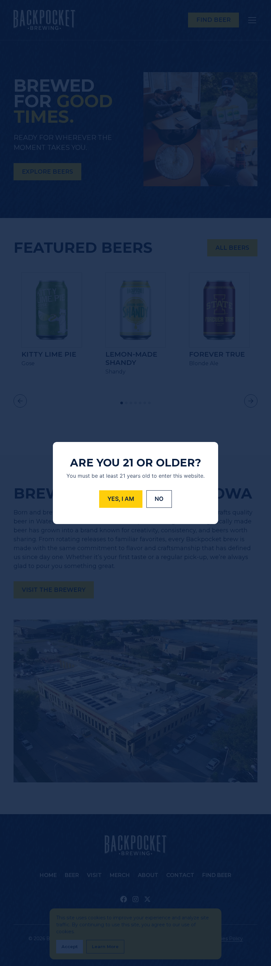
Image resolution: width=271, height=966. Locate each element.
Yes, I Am (120, 498)
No (159, 498)
